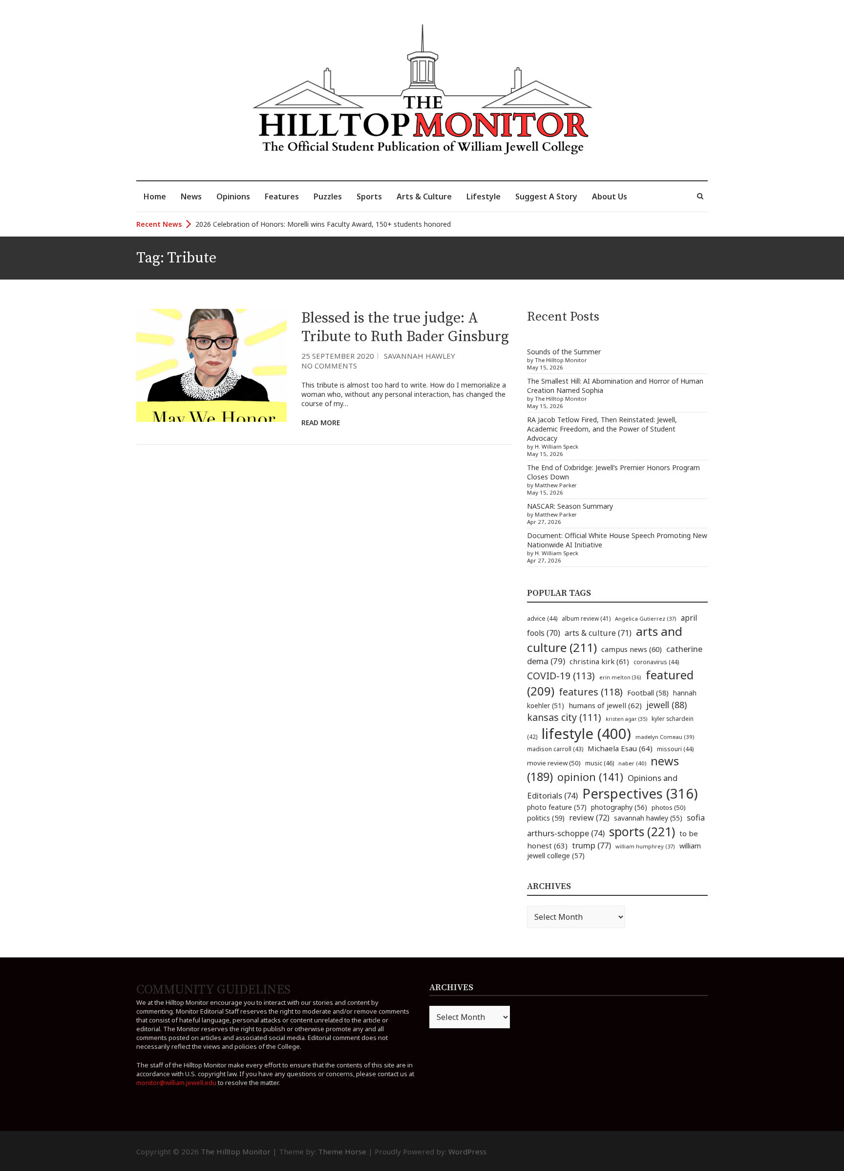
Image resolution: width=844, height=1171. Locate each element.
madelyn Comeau (664, 736)
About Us (609, 196)
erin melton (620, 677)
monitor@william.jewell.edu (176, 1082)
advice (542, 618)
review (589, 817)
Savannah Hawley (419, 356)
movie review (554, 763)
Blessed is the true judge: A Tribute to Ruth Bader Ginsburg (405, 327)
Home (155, 196)
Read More (320, 422)
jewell (666, 705)
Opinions (233, 196)
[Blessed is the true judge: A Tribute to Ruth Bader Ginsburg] (211, 365)
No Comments (329, 365)
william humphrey (645, 846)
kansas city (564, 717)
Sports (369, 196)
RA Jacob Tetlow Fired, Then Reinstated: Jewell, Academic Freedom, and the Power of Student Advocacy (602, 429)
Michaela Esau (620, 748)
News (191, 196)
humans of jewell (605, 705)
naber (632, 763)
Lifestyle (483, 196)
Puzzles (328, 196)
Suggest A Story (546, 196)
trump (591, 845)
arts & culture (598, 633)
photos (669, 807)
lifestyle (586, 733)
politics (546, 818)
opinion (590, 777)
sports (642, 831)
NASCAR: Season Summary (570, 506)
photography (619, 807)
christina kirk (599, 661)
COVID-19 (561, 675)
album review (586, 618)
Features (282, 196)
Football (648, 692)
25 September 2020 (337, 356)
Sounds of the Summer (564, 351)
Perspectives (640, 793)
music (599, 763)
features (591, 691)
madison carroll (555, 749)
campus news (631, 649)
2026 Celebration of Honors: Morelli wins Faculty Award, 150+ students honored (323, 217)
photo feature (557, 807)
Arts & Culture (424, 196)
